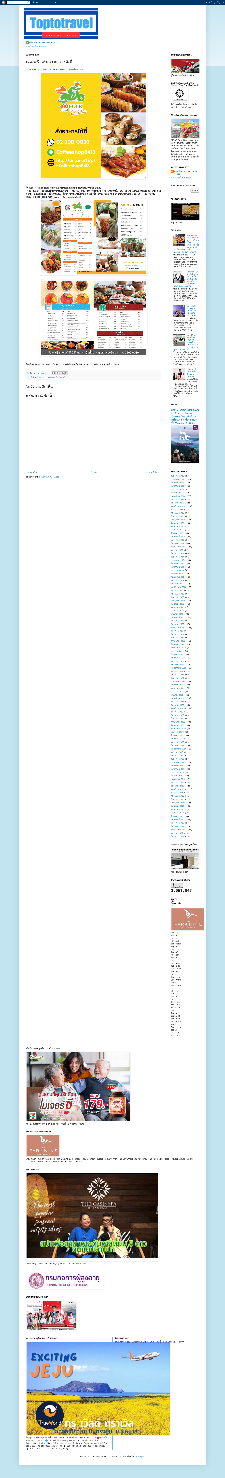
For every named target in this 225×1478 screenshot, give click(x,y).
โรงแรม (51, 377)
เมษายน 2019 (177, 772)
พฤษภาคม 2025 (178, 526)
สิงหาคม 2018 (177, 799)
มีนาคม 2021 (177, 695)
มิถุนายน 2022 (177, 644)
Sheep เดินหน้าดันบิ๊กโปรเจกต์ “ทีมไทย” (192, 373)
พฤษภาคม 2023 (178, 607)
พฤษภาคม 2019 (178, 769)
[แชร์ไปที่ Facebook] (63, 373)
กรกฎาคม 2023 (178, 601)
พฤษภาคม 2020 (178, 729)
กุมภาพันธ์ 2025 (178, 537)
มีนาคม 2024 (177, 574)
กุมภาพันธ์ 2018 (178, 820)
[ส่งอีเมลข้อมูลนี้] (53, 373)
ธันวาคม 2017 (177, 826)
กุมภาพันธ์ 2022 (178, 658)
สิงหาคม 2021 (177, 678)
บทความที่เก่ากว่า (152, 472)
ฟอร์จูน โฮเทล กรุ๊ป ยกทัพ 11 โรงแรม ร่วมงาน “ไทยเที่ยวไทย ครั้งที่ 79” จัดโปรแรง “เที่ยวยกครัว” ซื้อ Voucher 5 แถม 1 (185, 416)
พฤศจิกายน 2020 (178, 708)
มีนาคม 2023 (177, 614)
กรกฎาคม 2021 (178, 681)
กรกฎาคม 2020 (178, 722)
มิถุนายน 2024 (177, 563)
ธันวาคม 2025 (177, 503)
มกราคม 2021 (177, 702)
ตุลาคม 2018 (177, 793)
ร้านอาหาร (41, 377)
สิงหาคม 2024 (177, 557)
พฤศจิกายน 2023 (178, 587)
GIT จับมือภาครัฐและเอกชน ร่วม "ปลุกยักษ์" (192, 309)
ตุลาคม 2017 (177, 833)
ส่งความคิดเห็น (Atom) (49, 477)
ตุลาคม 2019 (177, 752)
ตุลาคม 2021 (177, 671)
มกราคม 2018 (177, 823)
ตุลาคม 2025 (177, 510)
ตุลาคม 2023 (177, 590)
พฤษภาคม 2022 (178, 648)
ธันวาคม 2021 (177, 665)
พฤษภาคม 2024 (178, 567)
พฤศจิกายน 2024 (178, 547)
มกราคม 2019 (177, 783)
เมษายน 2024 (177, 570)
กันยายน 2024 (177, 553)
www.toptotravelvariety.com (44, 42)
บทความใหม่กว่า (34, 472)
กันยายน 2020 (177, 715)
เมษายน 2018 (177, 813)
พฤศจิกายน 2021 (178, 668)
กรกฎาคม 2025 (178, 520)
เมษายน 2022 (177, 651)
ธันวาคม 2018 (177, 786)
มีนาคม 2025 (177, 533)
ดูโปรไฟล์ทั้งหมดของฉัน (36, 47)
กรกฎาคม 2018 (178, 803)
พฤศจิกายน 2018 (178, 789)
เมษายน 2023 (177, 611)
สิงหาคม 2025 (177, 516)
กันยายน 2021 (177, 675)
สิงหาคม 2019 (177, 759)
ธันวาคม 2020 (177, 705)
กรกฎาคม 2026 (178, 479)
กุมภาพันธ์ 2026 (178, 496)
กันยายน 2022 (177, 634)
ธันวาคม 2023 (177, 584)
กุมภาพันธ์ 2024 (178, 577)
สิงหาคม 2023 (177, 597)
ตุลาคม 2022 (177, 631)
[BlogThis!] (56, 373)
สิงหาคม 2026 (177, 476)
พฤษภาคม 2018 (178, 809)
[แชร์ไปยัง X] (59, 373)
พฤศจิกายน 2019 (178, 749)
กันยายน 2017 (177, 836)
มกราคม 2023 (177, 621)
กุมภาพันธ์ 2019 (178, 779)
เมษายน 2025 (177, 530)
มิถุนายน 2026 (177, 483)
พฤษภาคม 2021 (178, 688)
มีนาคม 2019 (177, 776)
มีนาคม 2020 (177, 735)
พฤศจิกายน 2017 (178, 830)
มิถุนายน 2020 (177, 725)
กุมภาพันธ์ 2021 (178, 698)
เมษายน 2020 (177, 732)
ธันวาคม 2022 (177, 624)
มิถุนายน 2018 (177, 806)
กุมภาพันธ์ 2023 (178, 617)
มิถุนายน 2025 (177, 523)
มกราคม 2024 (177, 580)
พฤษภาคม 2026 (178, 486)
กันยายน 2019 (177, 756)
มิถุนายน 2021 (177, 685)
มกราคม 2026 (177, 500)
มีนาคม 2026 (177, 493)
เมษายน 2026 (177, 489)
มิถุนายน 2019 (177, 766)
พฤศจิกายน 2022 (178, 628)
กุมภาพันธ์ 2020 (178, 739)
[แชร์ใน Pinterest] (66, 373)
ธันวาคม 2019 (177, 745)
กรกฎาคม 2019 (178, 762)
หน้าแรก (93, 472)
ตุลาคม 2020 (177, 712)
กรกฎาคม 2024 (178, 560)
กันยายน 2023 (177, 594)
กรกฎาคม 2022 (178, 641)
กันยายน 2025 (177, 513)
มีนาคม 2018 (177, 816)
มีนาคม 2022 (177, 654)
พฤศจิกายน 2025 (178, 506)
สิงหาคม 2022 (177, 638)
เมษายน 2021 (177, 692)
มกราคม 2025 (177, 540)
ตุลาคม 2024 (177, 550)
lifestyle (61, 377)
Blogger (140, 1457)
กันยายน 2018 (177, 796)
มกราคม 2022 (177, 661)
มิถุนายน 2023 (177, 604)
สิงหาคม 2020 (177, 718)
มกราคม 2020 (177, 742)
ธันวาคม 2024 (177, 543)
